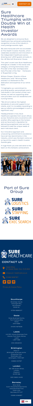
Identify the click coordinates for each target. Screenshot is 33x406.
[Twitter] (4, 282)
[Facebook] (9, 282)
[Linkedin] (13, 282)
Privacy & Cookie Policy (12, 287)
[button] (12, 4)
